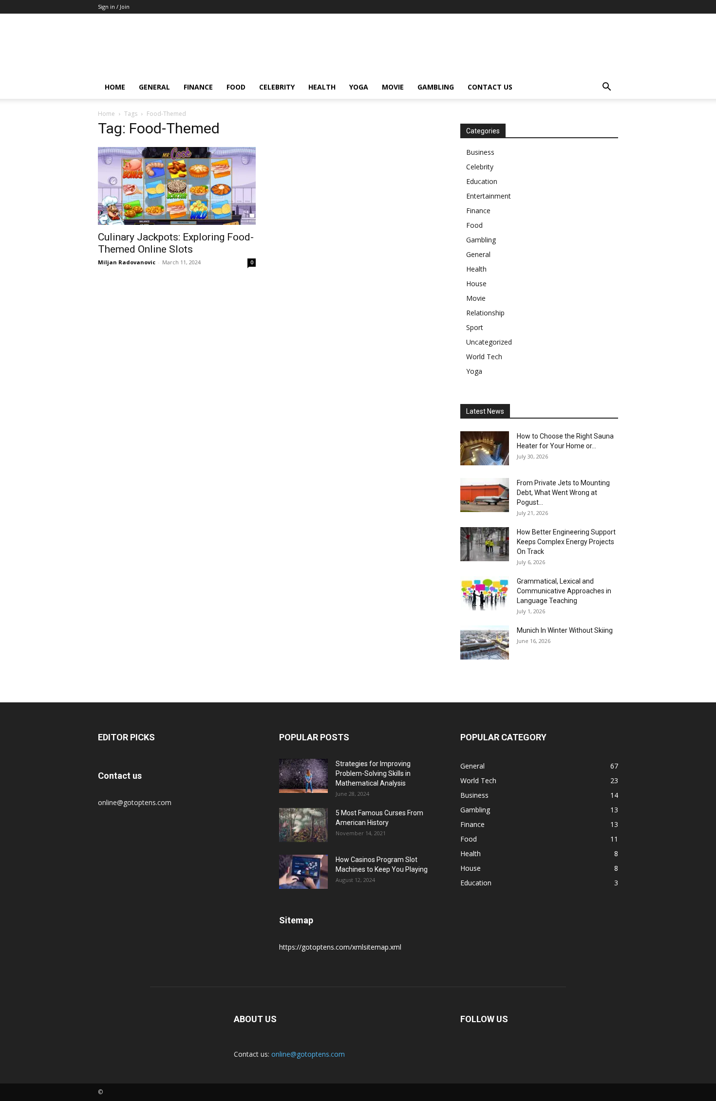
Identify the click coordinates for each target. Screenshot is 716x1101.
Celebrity (277, 87)
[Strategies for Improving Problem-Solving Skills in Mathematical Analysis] (303, 776)
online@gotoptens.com (308, 1054)
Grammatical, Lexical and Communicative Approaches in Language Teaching (564, 591)
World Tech (484, 356)
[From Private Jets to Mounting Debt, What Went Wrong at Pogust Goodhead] (484, 495)
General (154, 87)
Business (480, 152)
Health (322, 87)
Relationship (485, 312)
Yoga (358, 87)
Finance (198, 87)
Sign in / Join (114, 6)
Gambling (435, 87)
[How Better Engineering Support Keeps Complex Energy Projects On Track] (484, 544)
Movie (393, 87)
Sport (474, 327)
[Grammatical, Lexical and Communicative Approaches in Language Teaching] (484, 593)
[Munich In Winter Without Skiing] (484, 642)
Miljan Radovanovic (126, 262)
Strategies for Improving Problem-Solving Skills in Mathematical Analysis (373, 773)
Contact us (490, 87)
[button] (606, 87)
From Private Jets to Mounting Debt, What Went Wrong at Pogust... (563, 492)
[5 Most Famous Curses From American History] (303, 825)
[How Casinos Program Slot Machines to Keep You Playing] (303, 872)
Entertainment (488, 196)
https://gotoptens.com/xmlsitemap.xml (340, 947)
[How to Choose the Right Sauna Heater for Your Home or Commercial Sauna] (484, 448)
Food (235, 87)
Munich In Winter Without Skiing (565, 630)
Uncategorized (489, 342)
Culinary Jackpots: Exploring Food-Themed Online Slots (176, 243)
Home (115, 87)
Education (481, 181)
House (476, 283)
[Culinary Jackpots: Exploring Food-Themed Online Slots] (177, 186)
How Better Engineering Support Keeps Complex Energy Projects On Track (566, 541)
